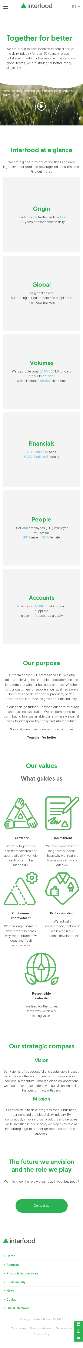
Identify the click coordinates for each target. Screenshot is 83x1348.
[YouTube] (78, 1338)
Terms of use (64, 1328)
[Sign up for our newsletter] (78, 1332)
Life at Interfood (18, 1308)
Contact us (41, 1206)
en (74, 6)
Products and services (22, 1273)
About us (13, 1265)
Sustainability (16, 1282)
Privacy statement (41, 1328)
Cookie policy (41, 1334)
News (10, 1290)
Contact (12, 1299)
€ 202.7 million (35, 457)
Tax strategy (18, 1328)
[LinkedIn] (78, 1325)
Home (11, 1256)
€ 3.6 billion (35, 452)
